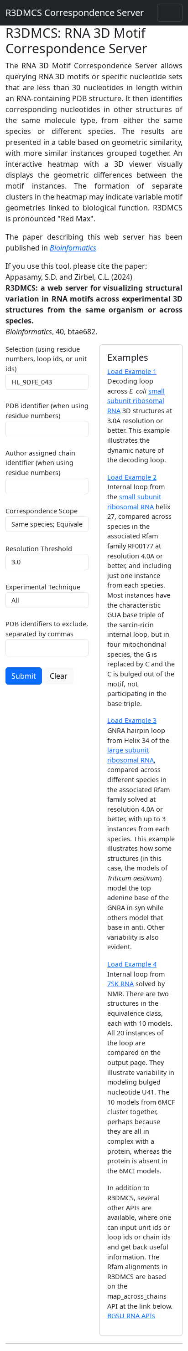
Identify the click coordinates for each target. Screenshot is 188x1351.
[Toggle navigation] (170, 13)
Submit (23, 676)
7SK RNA (120, 983)
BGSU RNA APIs (131, 1315)
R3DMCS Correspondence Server (74, 12)
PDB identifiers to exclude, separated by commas (46, 628)
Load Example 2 (132, 477)
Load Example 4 (132, 964)
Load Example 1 (132, 371)
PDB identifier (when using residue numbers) (47, 410)
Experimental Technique (42, 587)
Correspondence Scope (41, 511)
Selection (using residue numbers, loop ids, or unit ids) (46, 359)
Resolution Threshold (38, 548)
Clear (59, 676)
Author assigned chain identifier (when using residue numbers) (40, 463)
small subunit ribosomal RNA (136, 401)
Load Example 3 (132, 720)
